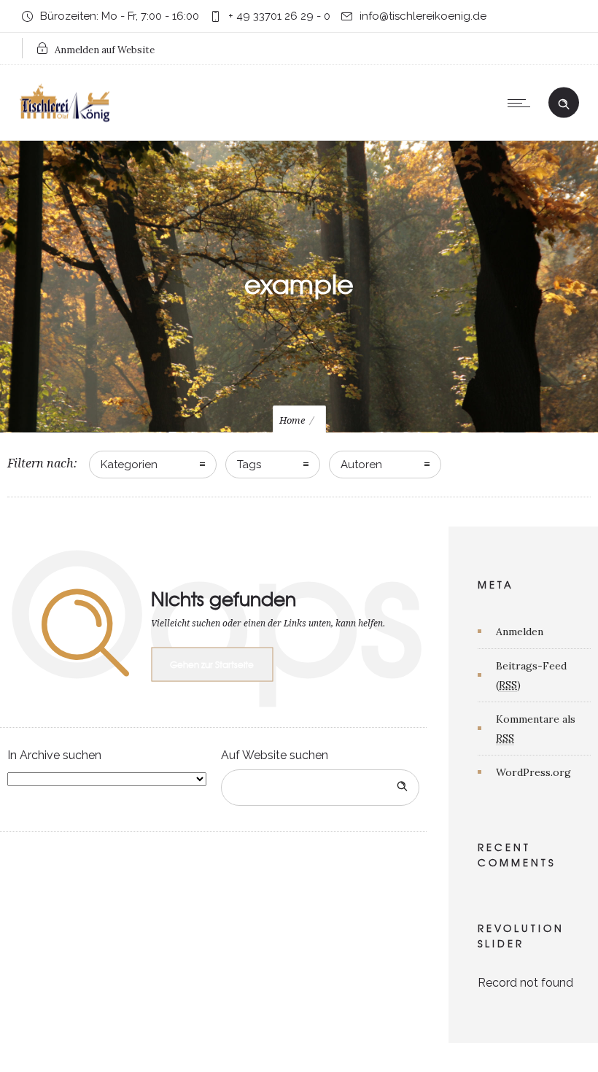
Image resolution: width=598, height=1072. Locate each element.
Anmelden (519, 631)
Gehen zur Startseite (212, 664)
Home (292, 420)
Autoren (361, 464)
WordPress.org (533, 772)
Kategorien (129, 464)
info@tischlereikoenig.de (423, 16)
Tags (249, 464)
